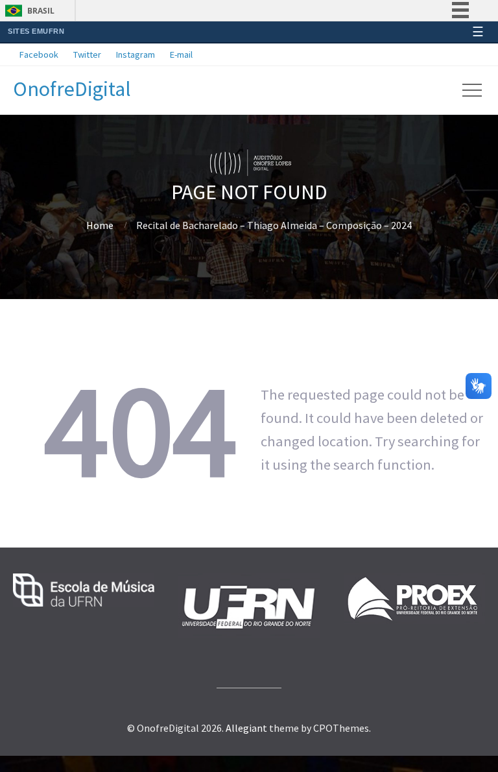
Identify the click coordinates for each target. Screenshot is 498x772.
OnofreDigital (72, 89)
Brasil (40, 10)
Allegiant (246, 727)
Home (99, 225)
